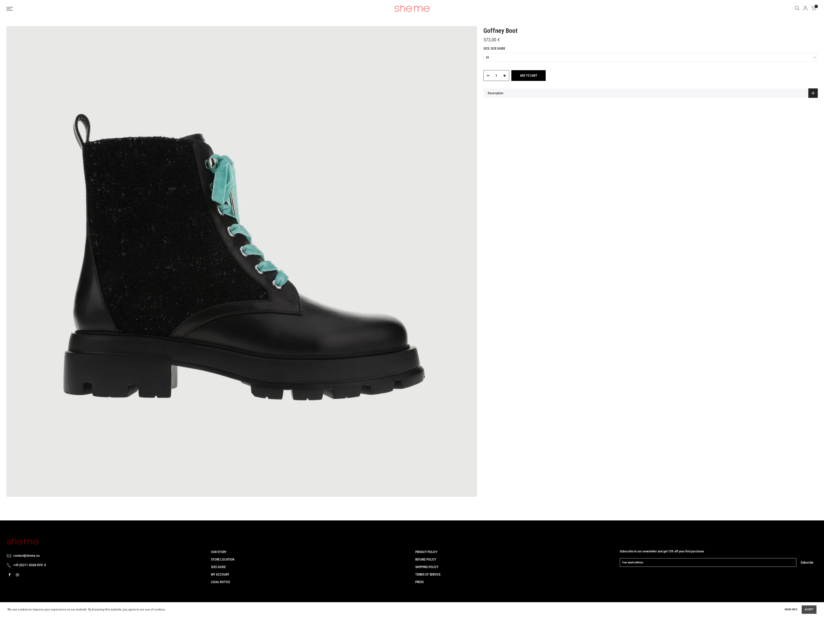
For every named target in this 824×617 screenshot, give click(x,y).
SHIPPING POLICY (426, 567)
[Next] (470, 261)
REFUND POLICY (425, 559)
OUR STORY (218, 552)
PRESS (419, 582)
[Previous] (14, 261)
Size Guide (498, 48)
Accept (809, 609)
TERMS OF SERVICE (428, 574)
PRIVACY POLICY (426, 552)
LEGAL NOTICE (220, 582)
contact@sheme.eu (26, 556)
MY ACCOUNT (220, 574)
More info (791, 609)
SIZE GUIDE (218, 567)
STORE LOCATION (222, 559)
